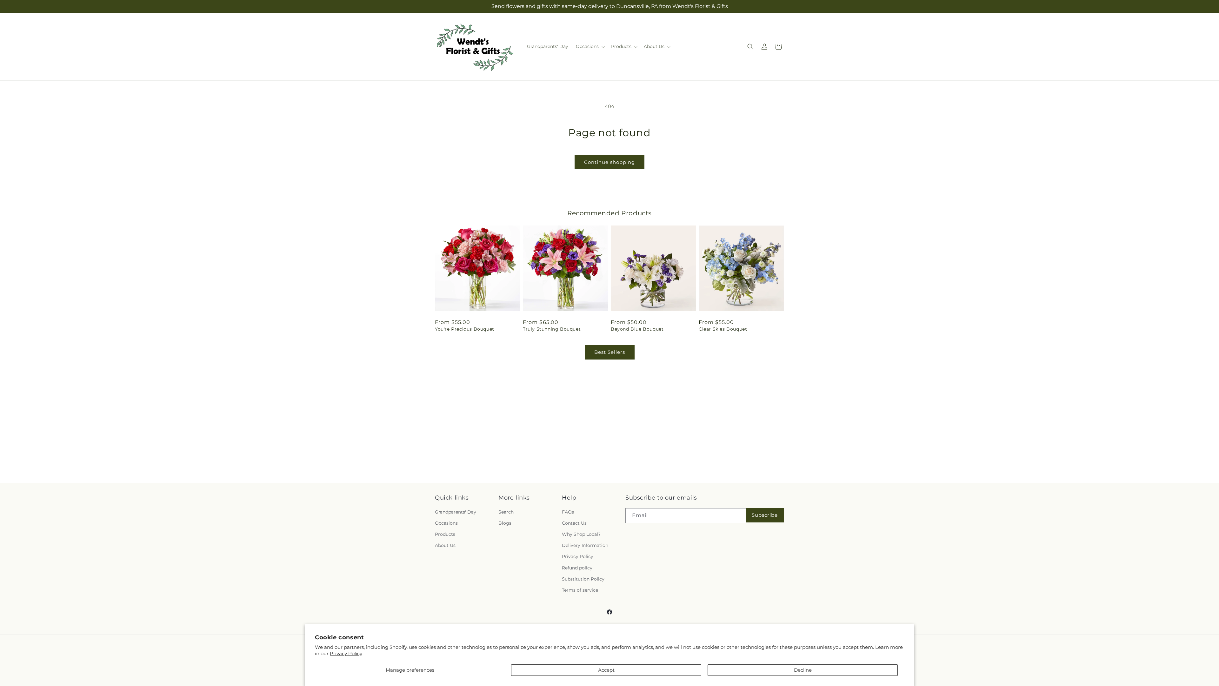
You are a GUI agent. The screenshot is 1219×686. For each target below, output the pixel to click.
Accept (606, 670)
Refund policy (577, 568)
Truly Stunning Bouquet (552, 329)
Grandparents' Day (455, 512)
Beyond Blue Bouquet (637, 329)
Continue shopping (609, 162)
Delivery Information (585, 545)
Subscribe (765, 515)
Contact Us (574, 523)
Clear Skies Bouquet (723, 329)
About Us (445, 545)
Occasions (446, 523)
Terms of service (580, 590)
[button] (589, 46)
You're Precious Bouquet (464, 329)
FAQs (568, 512)
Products (445, 534)
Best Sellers (609, 352)
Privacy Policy (346, 653)
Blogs (504, 523)
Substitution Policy (583, 579)
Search (506, 512)
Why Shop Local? (581, 534)
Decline (803, 670)
